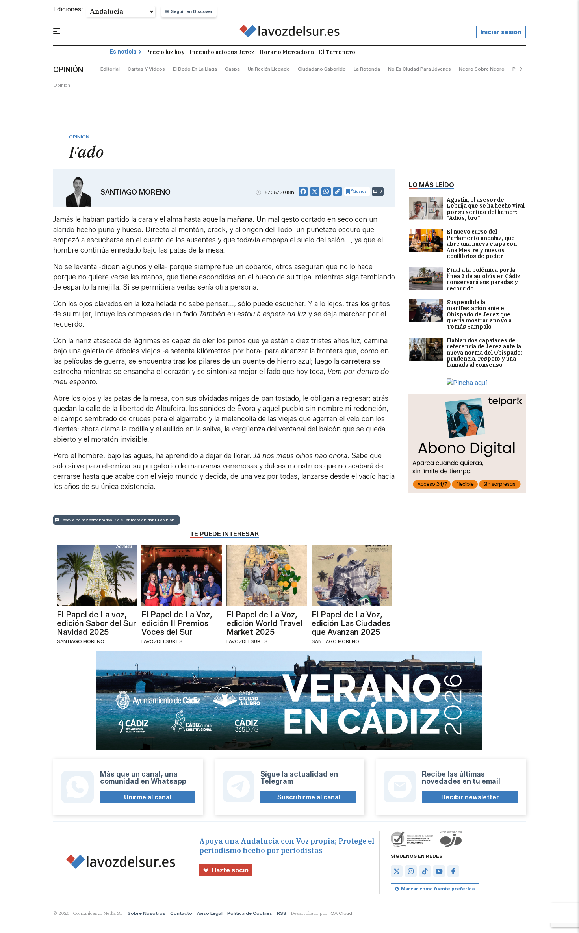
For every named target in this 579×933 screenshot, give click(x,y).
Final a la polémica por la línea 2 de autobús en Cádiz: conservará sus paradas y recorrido (484, 279)
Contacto (181, 913)
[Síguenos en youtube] (439, 871)
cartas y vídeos (146, 69)
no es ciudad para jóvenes (419, 69)
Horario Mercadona (286, 52)
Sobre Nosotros (146, 913)
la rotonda (367, 69)
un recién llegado (269, 69)
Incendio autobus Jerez (221, 52)
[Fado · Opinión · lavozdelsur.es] (289, 32)
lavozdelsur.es (162, 641)
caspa (232, 69)
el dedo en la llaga (195, 69)
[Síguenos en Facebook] (453, 871)
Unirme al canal (147, 797)
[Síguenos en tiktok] (425, 871)
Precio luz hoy (165, 52)
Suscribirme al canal (308, 797)
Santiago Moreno (135, 192)
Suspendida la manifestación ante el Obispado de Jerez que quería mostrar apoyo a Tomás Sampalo (479, 314)
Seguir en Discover (192, 11)
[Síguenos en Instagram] (411, 871)
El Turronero (337, 52)
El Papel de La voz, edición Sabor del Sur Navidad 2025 (96, 623)
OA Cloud (341, 913)
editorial (110, 69)
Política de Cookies (249, 913)
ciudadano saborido (322, 69)
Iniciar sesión (501, 32)
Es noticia (123, 51)
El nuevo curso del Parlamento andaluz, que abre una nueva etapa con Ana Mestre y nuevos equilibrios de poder (482, 244)
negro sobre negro (482, 69)
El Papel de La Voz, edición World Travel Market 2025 (264, 623)
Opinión (61, 85)
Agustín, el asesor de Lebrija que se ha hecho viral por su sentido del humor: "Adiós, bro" (486, 209)
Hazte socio (230, 870)
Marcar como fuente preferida (438, 889)
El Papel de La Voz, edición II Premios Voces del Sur (176, 623)
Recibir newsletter (470, 797)
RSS (281, 913)
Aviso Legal (210, 913)
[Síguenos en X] (397, 871)
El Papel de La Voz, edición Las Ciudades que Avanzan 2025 (351, 623)
